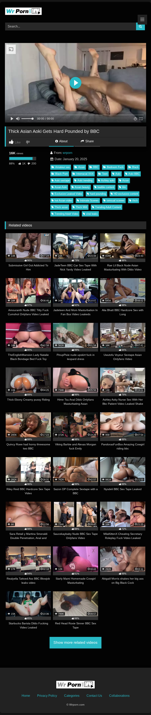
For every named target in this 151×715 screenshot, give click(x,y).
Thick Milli (81, 207)
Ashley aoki (107, 180)
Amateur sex (62, 167)
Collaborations (119, 695)
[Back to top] (138, 703)
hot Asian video (63, 200)
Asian (81, 167)
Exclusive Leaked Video (68, 193)
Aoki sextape (62, 180)
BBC (96, 167)
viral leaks (92, 213)
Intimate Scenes (89, 200)
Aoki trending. (85, 180)
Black (135, 167)
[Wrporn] (75, 11)
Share (89, 141)
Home (26, 695)
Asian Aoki (61, 187)
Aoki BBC (134, 173)
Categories (71, 695)
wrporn (67, 152)
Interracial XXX (85, 173)
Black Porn (61, 173)
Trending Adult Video (66, 213)
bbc (124, 187)
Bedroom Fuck (115, 167)
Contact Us (94, 695)
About (63, 141)
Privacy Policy (47, 695)
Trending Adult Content (108, 207)
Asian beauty (82, 187)
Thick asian (61, 207)
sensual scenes (115, 200)
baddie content (106, 187)
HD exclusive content (126, 193)
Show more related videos (75, 642)
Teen (105, 173)
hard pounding (98, 193)
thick (135, 200)
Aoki (118, 173)
